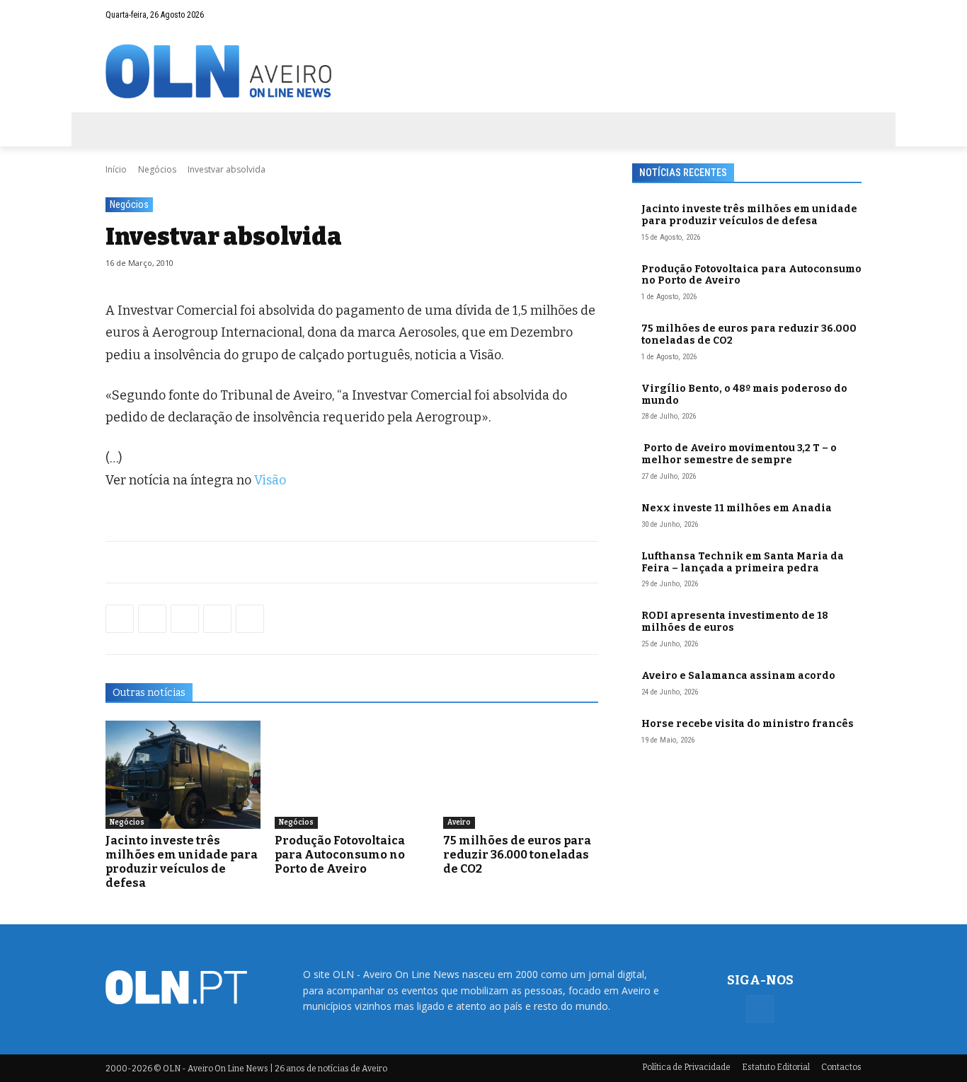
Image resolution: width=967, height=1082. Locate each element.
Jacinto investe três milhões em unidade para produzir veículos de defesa (181, 862)
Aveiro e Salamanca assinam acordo (738, 676)
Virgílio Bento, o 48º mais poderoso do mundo (744, 395)
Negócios (157, 169)
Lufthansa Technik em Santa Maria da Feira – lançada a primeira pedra (742, 562)
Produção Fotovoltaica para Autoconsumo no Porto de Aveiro (340, 855)
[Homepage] (483, 71)
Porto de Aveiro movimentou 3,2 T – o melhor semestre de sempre (739, 454)
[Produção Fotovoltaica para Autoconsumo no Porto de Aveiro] (352, 775)
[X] (185, 619)
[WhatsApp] (152, 619)
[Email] (250, 619)
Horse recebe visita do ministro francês (747, 724)
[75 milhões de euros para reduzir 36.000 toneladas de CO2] (520, 775)
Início (116, 169)
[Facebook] (851, 14)
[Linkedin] (217, 619)
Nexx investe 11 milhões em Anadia (736, 508)
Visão (270, 480)
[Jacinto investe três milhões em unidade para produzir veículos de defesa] (183, 775)
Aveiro (459, 822)
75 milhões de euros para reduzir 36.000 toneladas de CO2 (517, 855)
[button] (823, 14)
